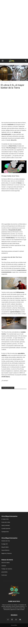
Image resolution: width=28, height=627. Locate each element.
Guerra (10, 82)
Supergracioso (5, 531)
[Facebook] (7, 619)
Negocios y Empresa (6, 553)
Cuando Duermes (5, 528)
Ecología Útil (4, 544)
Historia (6, 82)
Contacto (3, 565)
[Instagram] (12, 619)
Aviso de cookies (5, 562)
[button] (2, 61)
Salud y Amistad (5, 525)
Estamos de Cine (5, 541)
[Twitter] (16, 619)
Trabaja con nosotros (6, 569)
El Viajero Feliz (5, 519)
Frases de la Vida (5, 522)
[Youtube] (20, 619)
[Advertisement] (14, 15)
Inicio (2, 82)
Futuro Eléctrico (5, 550)
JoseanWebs (4, 572)
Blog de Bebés (5, 547)
